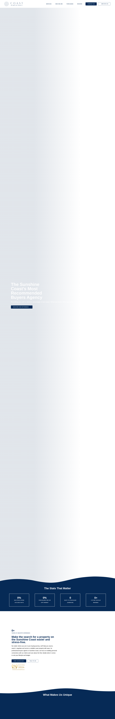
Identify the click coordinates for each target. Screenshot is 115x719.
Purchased (70, 3)
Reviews (79, 3)
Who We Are (59, 3)
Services (49, 3)
